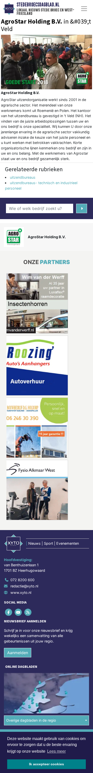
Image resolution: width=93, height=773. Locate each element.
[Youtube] (18, 612)
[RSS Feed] (28, 612)
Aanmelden (17, 652)
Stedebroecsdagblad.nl (38, 4)
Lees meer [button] (56, 751)
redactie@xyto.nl (24, 586)
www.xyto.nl (20, 592)
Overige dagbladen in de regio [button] (31, 720)
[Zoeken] (81, 208)
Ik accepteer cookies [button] (46, 764)
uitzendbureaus (22, 177)
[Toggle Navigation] (84, 8)
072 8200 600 (22, 580)
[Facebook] (9, 612)
